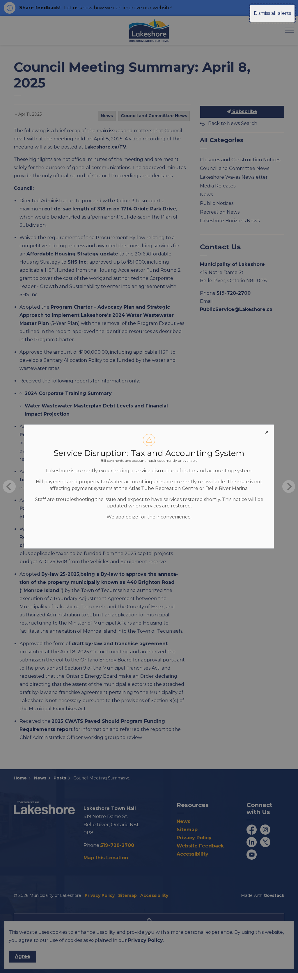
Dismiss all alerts (272, 13)
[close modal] (267, 432)
